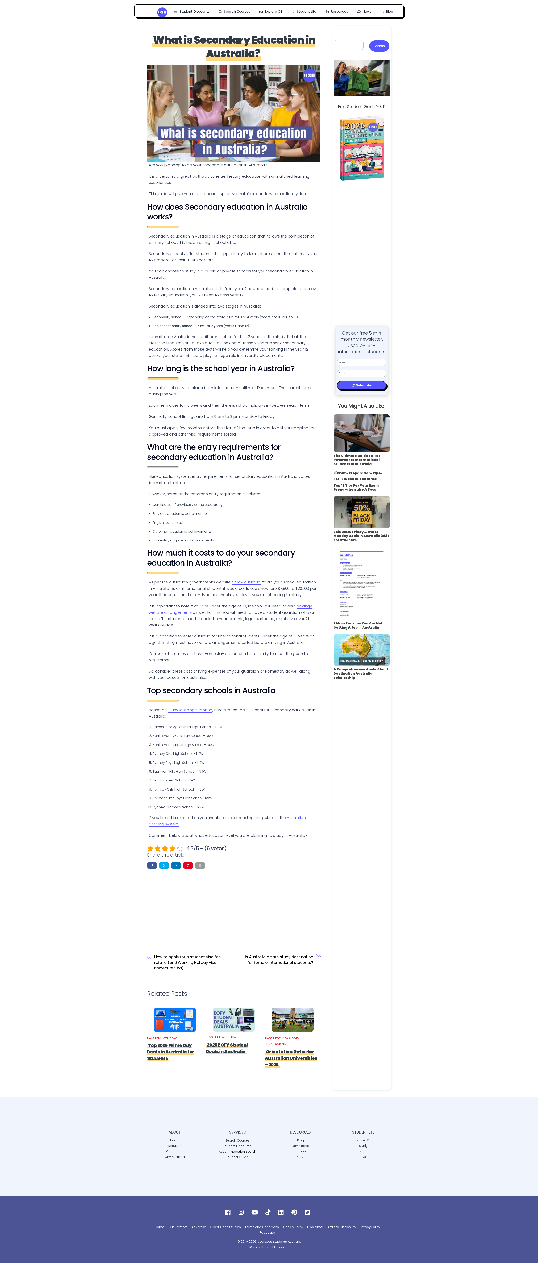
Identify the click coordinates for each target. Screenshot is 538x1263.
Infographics (300, 1151)
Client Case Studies (225, 1227)
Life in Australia (166, 1037)
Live (363, 1157)
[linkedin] (282, 1212)
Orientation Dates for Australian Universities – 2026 (291, 1058)
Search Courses (236, 11)
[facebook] (229, 1212)
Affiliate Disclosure (341, 1227)
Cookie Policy (293, 1227)
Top (528, 1253)
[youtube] (255, 1212)
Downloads (300, 1146)
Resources (339, 11)
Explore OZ (273, 11)
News (366, 11)
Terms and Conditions (262, 1227)
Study (363, 1146)
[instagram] (242, 1212)
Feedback (267, 1232)
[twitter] (308, 1212)
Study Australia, (246, 582)
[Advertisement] (233, 904)
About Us (174, 1146)
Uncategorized (275, 1044)
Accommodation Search (237, 1152)
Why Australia (175, 1157)
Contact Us (174, 1151)
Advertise (198, 1227)
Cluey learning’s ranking (190, 710)
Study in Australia (285, 1037)
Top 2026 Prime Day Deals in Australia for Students (170, 1051)
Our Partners (177, 1227)
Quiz (300, 1157)
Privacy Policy (370, 1227)
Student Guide (237, 1157)
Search (379, 46)
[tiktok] (268, 1212)
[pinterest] (295, 1212)
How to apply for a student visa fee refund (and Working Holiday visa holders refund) (187, 962)
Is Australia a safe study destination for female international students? (279, 959)
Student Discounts (194, 11)
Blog (389, 11)
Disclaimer (315, 1227)
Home (174, 1140)
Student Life (306, 11)
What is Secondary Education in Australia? (234, 47)
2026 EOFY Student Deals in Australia (227, 1048)
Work (363, 1151)
